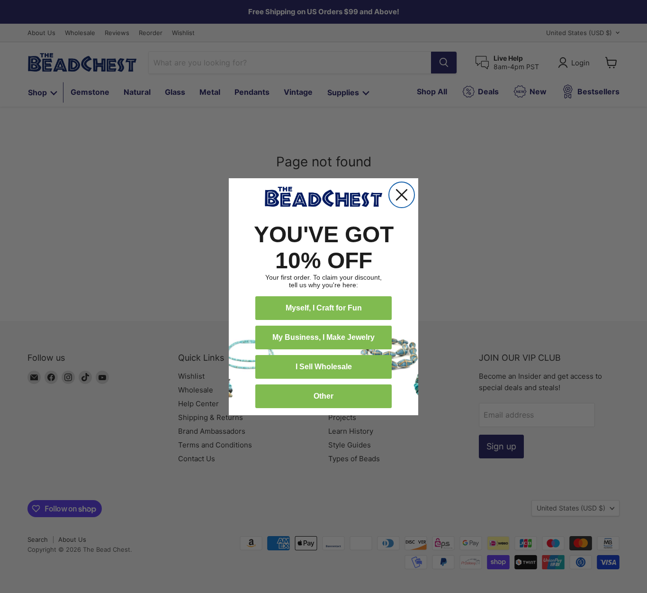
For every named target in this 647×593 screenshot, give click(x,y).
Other (323, 396)
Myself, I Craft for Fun (324, 308)
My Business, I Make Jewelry (323, 337)
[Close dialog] (401, 195)
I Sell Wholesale (324, 367)
